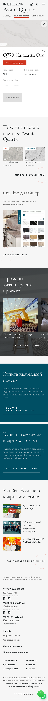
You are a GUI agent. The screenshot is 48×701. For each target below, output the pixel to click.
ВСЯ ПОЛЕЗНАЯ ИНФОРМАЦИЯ (26, 561)
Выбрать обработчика (21, 468)
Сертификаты (38, 16)
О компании (31, 660)
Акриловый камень (11, 640)
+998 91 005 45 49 (14, 602)
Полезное (30, 665)
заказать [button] (12, 97)
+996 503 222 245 (13, 616)
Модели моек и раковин (15, 652)
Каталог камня (16, 577)
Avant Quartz (8, 579)
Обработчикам (10, 660)
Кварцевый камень (31, 577)
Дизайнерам (9, 665)
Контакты (30, 669)
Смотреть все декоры (30, 175)
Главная (6, 577)
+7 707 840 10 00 (13, 588)
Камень (7, 631)
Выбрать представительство (20, 409)
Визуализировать (15, 255)
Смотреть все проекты (29, 345)
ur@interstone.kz (9, 624)
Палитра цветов (21, 16)
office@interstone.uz (11, 610)
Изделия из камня (12, 646)
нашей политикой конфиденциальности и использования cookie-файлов (25, 683)
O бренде (7, 16)
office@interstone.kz (10, 596)
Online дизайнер (10, 669)
